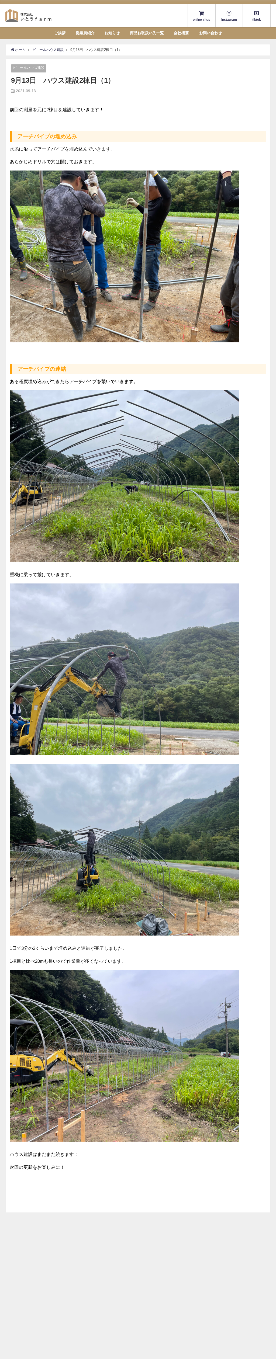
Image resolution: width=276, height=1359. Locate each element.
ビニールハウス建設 (28, 67)
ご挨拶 (59, 33)
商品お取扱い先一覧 (147, 33)
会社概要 (181, 33)
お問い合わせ (210, 33)
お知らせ (112, 33)
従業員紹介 (85, 33)
